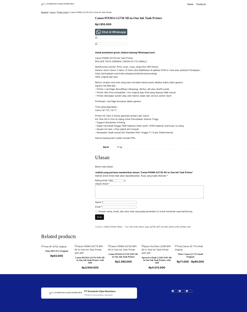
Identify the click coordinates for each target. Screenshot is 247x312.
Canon (52, 12)
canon (141, 227)
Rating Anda (102, 180)
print (177, 227)
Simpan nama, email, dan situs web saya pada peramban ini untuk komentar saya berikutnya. (145, 211)
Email (98, 207)
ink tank (164, 227)
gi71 (158, 227)
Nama (99, 202)
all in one (133, 227)
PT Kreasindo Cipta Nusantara (100, 291)
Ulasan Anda (102, 183)
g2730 (153, 227)
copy (147, 227)
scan (189, 227)
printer (183, 227)
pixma (171, 227)
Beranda (44, 12)
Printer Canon (63, 12)
